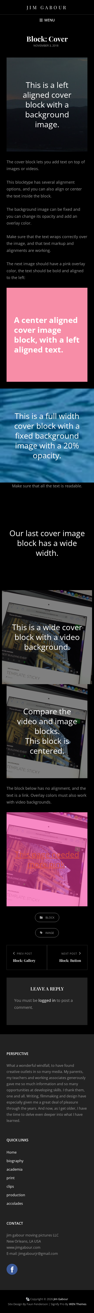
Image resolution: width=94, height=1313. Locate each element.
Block (49, 917)
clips (10, 1186)
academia (15, 1169)
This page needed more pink (47, 859)
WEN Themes (77, 1304)
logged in (47, 1000)
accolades (15, 1203)
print (11, 1177)
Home (12, 1152)
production (16, 1195)
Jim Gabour (47, 7)
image (49, 933)
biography (15, 1160)
